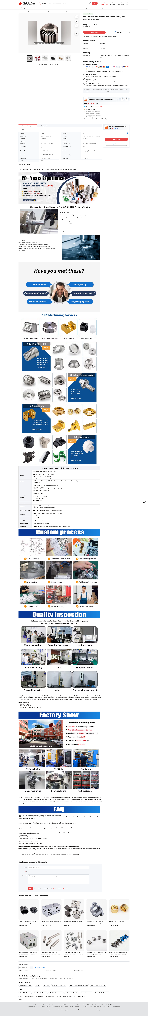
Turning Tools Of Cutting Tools (98, 985)
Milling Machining (50, 996)
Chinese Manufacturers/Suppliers (56, 1004)
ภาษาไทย (99, 1006)
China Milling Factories (25, 993)
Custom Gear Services (79, 970)
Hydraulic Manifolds (51, 970)
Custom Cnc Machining (86, 993)
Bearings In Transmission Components (78, 985)
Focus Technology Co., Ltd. (64, 1010)
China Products (44, 1004)
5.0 (110, 128)
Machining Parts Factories (56, 993)
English (38, 1006)
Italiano (66, 1006)
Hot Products (36, 1004)
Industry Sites (84, 1004)
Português (48, 1006)
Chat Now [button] (119, 32)
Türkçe (104, 1006)
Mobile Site (107, 1004)
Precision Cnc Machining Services (65, 996)
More (19, 999)
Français (54, 1006)
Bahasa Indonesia (116, 1006)
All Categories (24, 8)
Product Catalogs (40, 967)
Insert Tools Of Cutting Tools (59, 985)
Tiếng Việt (109, 1006)
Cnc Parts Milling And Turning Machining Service (31, 996)
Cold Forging (46, 985)
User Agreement (82, 1010)
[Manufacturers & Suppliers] (26, 3)
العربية (82, 1006)
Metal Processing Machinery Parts (62, 11)
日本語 (90, 1006)
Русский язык (60, 1006)
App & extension (111, 8)
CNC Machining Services (24, 970)
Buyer (94, 8)
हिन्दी (95, 1006)
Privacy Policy (97, 1010)
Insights (113, 1004)
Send (30, 888)
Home (19, 11)
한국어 (86, 1006)
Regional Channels (92, 1004)
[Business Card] (127, 133)
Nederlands (77, 1006)
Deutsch (71, 1006)
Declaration (90, 1010)
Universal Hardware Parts (26, 985)
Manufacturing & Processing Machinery (31, 11)
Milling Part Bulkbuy (81, 996)
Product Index (101, 1004)
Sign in (128, 4)
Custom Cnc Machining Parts (102, 993)
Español (43, 1006)
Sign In (85, 119)
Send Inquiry (94, 32)
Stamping (37, 985)
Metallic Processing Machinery (47, 11)
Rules (128, 8)
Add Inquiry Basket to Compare (49, 64)
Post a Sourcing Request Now (61, 888)
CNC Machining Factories (72, 993)
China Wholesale (67, 1004)
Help (102, 8)
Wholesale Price (76, 1004)
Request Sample (112, 36)
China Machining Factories (40, 993)
